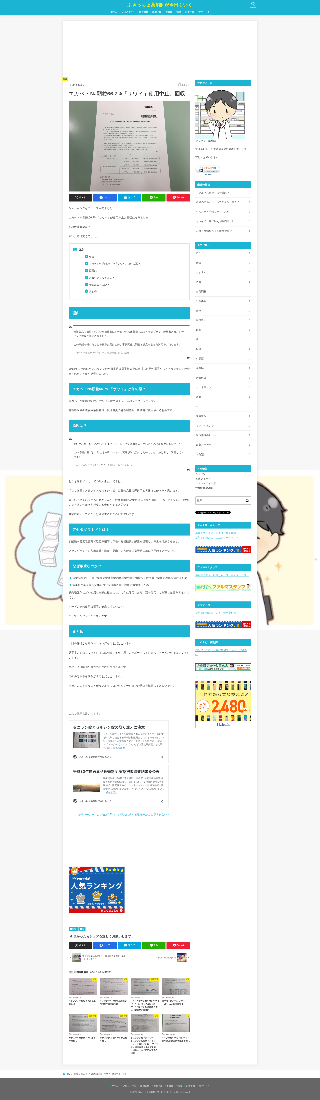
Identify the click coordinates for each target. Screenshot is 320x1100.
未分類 (200, 454)
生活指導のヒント (206, 435)
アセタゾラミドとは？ (102, 277)
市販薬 (169, 11)
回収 (65, 79)
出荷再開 (201, 301)
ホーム (113, 11)
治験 (198, 262)
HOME (69, 1074)
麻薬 (198, 330)
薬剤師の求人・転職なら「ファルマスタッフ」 (222, 575)
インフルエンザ (205, 425)
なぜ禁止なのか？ (99, 284)
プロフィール (128, 11)
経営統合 (201, 416)
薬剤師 (200, 368)
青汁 (200, 11)
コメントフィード (205, 483)
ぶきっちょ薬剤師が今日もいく (159, 4)
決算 (198, 397)
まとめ (93, 291)
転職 (178, 11)
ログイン (200, 474)
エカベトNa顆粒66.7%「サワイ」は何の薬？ (114, 263)
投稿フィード (203, 478)
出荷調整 (143, 11)
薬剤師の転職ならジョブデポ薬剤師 (215, 612)
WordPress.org (204, 488)
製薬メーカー (203, 444)
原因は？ (94, 270)
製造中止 (156, 11)
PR (198, 253)
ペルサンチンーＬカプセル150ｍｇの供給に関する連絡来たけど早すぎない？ (122, 814)
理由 (91, 256)
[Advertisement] (129, 50)
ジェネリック (203, 387)
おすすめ (189, 11)
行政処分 (201, 377)
